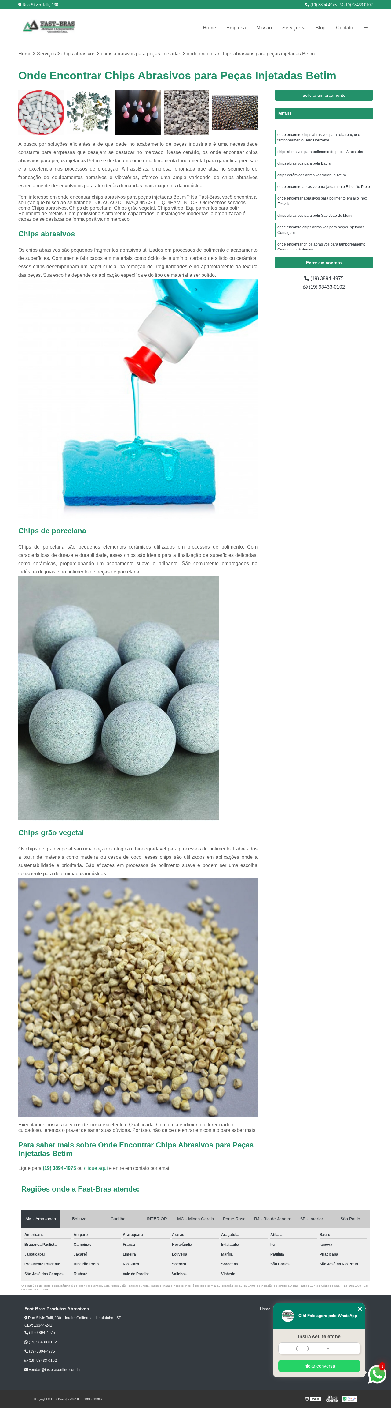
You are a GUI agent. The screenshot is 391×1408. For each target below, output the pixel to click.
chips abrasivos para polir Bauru (304, 163)
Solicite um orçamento (323, 95)
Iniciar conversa (319, 1366)
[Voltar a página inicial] (48, 28)
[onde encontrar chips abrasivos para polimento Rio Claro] (41, 112)
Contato (344, 27)
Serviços (291, 27)
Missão (264, 27)
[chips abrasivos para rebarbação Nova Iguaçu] (89, 112)
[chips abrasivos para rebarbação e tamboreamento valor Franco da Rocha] (138, 112)
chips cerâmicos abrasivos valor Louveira (311, 175)
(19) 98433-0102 (358, 4)
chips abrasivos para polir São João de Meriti (315, 215)
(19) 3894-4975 (323, 4)
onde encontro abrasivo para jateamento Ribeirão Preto (323, 187)
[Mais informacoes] (366, 28)
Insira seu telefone (319, 1336)
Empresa (236, 27)
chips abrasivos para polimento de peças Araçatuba (320, 152)
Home (209, 27)
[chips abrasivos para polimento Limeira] (235, 112)
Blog (321, 27)
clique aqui (96, 1168)
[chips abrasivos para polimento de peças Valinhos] (186, 112)
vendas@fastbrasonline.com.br (54, 1370)
